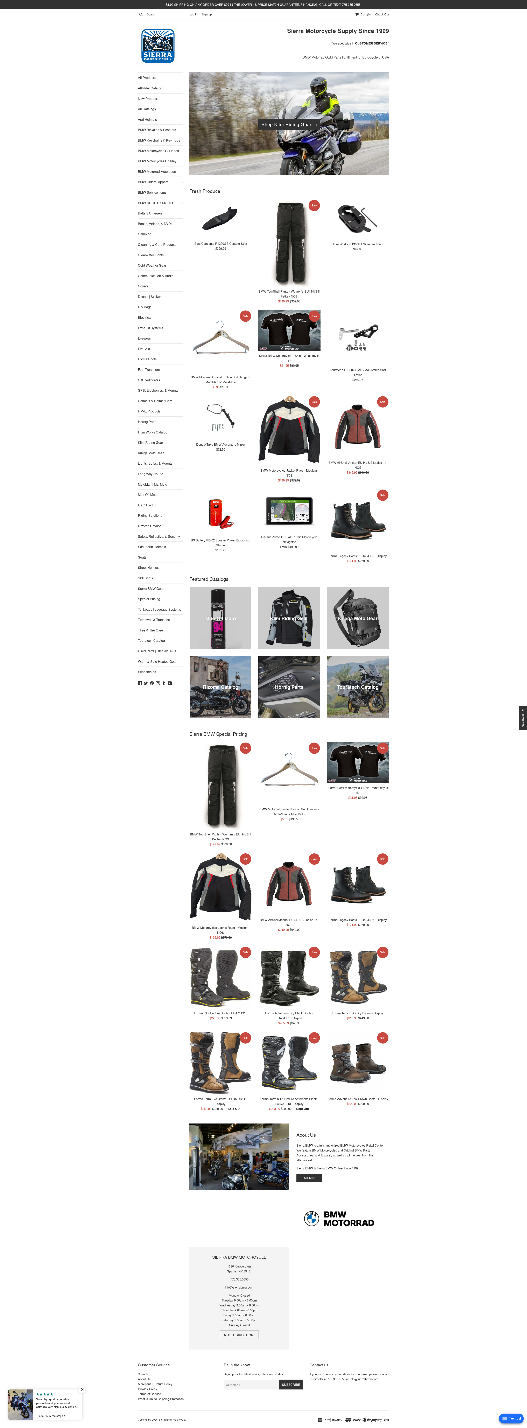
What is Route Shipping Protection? (161, 1398)
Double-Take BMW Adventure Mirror (220, 444)
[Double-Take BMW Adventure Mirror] (220, 418)
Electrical (145, 317)
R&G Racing (147, 505)
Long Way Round (150, 473)
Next (380, 124)
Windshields (147, 671)
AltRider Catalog (150, 88)
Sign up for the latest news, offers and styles (253, 1374)
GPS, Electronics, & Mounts (158, 390)
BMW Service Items (152, 192)
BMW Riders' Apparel (160, 181)
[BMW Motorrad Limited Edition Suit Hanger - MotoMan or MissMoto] (220, 341)
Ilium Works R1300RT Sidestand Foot (357, 244)
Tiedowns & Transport (154, 619)
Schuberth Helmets (152, 546)
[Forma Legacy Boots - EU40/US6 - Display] (358, 520)
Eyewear (144, 338)
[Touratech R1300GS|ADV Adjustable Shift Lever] (358, 337)
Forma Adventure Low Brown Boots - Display (358, 1098)
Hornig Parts (147, 421)
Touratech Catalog (151, 640)
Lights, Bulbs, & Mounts (155, 463)
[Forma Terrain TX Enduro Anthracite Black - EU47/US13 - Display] (289, 1063)
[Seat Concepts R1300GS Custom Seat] (220, 219)
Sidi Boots (145, 578)
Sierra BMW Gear (151, 588)
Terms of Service (149, 1394)
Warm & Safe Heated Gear (157, 661)
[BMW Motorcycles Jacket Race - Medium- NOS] (289, 431)
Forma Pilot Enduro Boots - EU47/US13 (220, 1013)
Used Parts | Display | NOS (157, 651)
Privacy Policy (147, 1389)
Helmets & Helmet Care (155, 400)
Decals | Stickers (150, 296)
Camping (144, 234)
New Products (148, 98)
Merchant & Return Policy (155, 1384)
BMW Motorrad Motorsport (157, 171)
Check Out (382, 14)
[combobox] (167, 14)
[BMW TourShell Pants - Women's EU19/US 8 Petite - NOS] (289, 243)
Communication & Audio (156, 275)
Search (143, 1374)
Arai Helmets (147, 119)
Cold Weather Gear (152, 265)
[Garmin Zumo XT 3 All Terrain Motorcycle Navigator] (289, 510)
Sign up (207, 14)
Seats (142, 557)
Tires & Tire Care (150, 630)
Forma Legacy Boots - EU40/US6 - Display (358, 556)
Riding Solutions (150, 515)
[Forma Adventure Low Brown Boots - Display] (358, 1063)
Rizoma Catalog (150, 526)
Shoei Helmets (149, 567)
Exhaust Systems (150, 328)
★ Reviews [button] (523, 718)
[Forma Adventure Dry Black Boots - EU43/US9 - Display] (289, 977)
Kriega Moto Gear (151, 453)
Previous (198, 124)
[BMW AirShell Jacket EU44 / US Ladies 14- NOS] (358, 427)
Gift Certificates (149, 380)
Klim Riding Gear (150, 442)
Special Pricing (149, 598)
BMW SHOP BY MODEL (160, 202)
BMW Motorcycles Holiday (157, 161)
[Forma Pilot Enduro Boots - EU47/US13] (220, 977)
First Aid (144, 348)
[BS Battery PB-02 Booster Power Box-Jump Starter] (220, 512)
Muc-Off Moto (147, 494)
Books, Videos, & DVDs (155, 223)
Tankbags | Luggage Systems (159, 609)
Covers (143, 286)
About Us (144, 1379)
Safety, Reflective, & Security (159, 536)
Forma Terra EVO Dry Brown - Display (358, 1013)
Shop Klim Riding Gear (286, 124)
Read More (309, 1178)
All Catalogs (147, 109)
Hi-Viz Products (149, 411)
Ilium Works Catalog (152, 432)
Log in (193, 14)
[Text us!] (511, 1419)
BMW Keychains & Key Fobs (159, 140)
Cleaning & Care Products (157, 244)
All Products (147, 77)
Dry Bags (145, 307)
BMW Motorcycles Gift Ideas (158, 150)
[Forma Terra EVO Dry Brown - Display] (358, 977)
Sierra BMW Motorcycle (172, 1419)
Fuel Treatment (149, 369)
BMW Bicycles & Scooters (157, 129)
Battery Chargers (150, 213)
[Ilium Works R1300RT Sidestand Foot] (358, 219)
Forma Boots (147, 359)
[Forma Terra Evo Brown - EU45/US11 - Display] (220, 1063)
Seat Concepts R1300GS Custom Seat (220, 243)
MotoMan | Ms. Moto (152, 484)
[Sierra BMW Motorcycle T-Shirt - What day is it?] (289, 330)
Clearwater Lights (151, 255)
